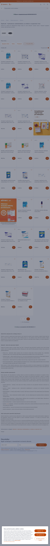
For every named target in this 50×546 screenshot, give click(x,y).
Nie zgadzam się (40, 534)
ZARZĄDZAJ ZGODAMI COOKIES (40, 539)
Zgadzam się (40, 531)
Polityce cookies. (18, 540)
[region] (25, 535)
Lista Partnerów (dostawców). (9, 541)
